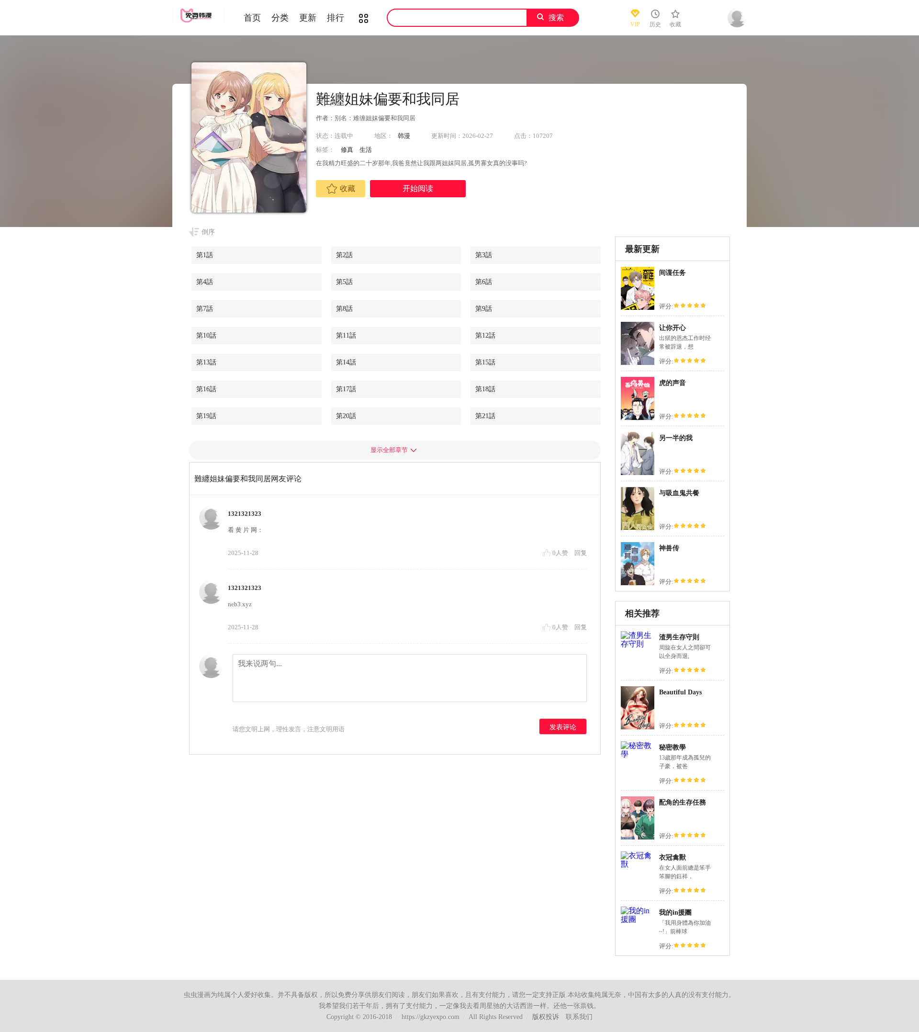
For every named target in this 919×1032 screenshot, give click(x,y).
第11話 (346, 335)
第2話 (344, 255)
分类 (280, 18)
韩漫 (404, 135)
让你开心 (672, 327)
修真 (347, 149)
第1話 (204, 255)
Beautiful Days (680, 692)
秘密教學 (672, 747)
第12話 (485, 335)
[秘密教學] (637, 754)
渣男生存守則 (679, 637)
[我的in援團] (637, 919)
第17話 (346, 389)
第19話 (206, 416)
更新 (307, 18)
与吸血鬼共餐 (679, 493)
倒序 (208, 232)
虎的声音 (672, 382)
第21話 (485, 416)
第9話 (483, 308)
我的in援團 (675, 912)
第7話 (204, 308)
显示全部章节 (389, 450)
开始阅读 (418, 188)
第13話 (206, 362)
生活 (365, 149)
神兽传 (669, 548)
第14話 (346, 362)
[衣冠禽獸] (637, 864)
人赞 (561, 552)
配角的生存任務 (682, 802)
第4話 (204, 281)
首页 (252, 18)
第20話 (346, 416)
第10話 (206, 335)
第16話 (206, 389)
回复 (580, 552)
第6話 (483, 281)
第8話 (344, 308)
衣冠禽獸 (672, 857)
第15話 (485, 362)
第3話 (483, 255)
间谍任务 (672, 272)
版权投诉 (545, 1017)
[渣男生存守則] (637, 644)
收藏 (347, 188)
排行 (335, 18)
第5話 (344, 281)
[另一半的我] (637, 475)
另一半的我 (676, 438)
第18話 (485, 389)
